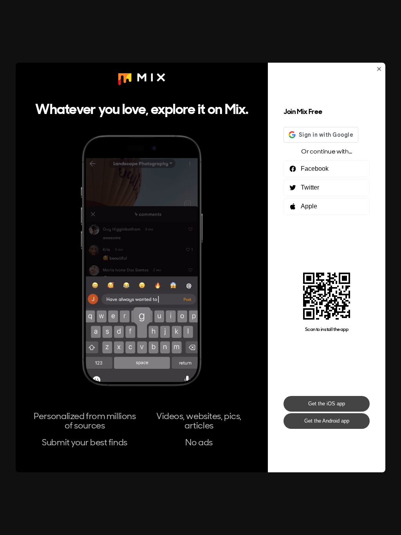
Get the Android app (326, 421)
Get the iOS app (326, 404)
